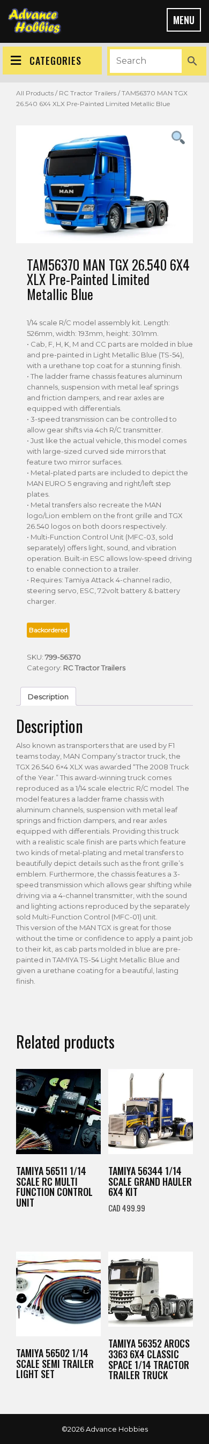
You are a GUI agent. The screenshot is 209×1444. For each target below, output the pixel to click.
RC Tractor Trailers (87, 93)
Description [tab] (48, 696)
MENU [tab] (184, 20)
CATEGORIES (55, 61)
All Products (35, 93)
